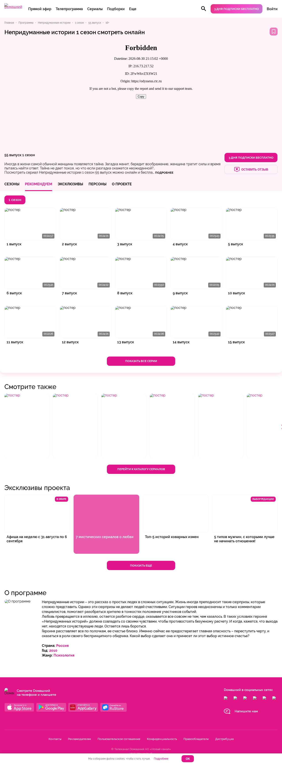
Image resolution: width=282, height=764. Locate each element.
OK (188, 758)
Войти (272, 9)
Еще (132, 9)
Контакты (54, 739)
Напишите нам (246, 711)
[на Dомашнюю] (13, 7)
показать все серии (141, 361)
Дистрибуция (224, 739)
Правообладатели (196, 739)
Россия (62, 646)
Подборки (116, 9)
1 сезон (28, 155)
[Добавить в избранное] (274, 32)
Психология (64, 655)
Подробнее (161, 758)
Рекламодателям (79, 739)
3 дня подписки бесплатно (236, 9)
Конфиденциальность (162, 739)
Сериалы (95, 9)
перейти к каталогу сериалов (141, 469)
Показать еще (141, 565)
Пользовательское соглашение (119, 739)
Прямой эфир (39, 9)
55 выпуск (12, 155)
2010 (53, 650)
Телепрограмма (69, 9)
